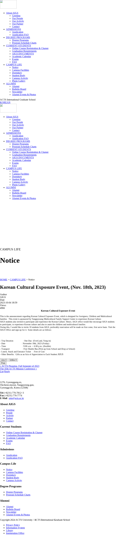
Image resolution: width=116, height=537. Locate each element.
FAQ (14, 62)
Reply (7, 371)
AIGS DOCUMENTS (23, 53)
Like (3, 360)
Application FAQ (20, 34)
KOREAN (5, 102)
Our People (17, 18)
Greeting (16, 15)
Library (9, 530)
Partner (9, 418)
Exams (15, 59)
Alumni (15, 86)
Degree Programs (20, 40)
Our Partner (17, 24)
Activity (10, 415)
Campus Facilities (20, 70)
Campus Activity (20, 78)
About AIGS (12, 13)
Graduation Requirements (24, 51)
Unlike (13, 360)
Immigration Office (15, 533)
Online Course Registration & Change (30, 48)
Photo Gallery (18, 81)
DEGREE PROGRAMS (18, 37)
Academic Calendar (21, 56)
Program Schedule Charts (24, 43)
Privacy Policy (13, 525)
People (9, 412)
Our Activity (18, 21)
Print (3, 363)
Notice (15, 67)
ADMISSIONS (13, 29)
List (2, 371)
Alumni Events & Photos (24, 94)
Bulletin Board (19, 89)
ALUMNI (11, 83)
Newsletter (17, 92)
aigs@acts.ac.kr (16, 398)
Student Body (18, 75)
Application (17, 32)
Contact (15, 26)
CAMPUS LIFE (14, 64)
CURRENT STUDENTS (18, 45)
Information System (15, 527)
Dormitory (17, 72)
